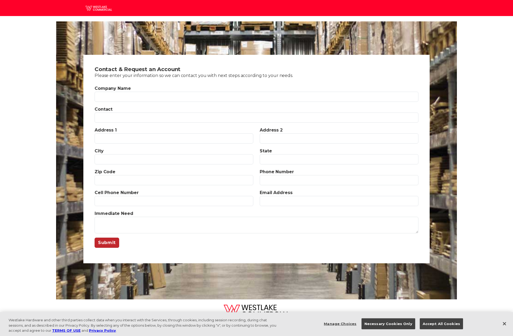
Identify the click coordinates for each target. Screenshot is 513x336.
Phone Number (277, 171)
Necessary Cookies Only (388, 323)
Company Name (113, 88)
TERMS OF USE (66, 330)
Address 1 (106, 130)
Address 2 (271, 130)
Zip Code (105, 171)
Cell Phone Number (117, 192)
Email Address (276, 192)
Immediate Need (114, 213)
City (99, 150)
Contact (103, 109)
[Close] (504, 324)
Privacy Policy (102, 330)
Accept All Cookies (441, 323)
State (266, 150)
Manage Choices (340, 323)
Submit (107, 242)
